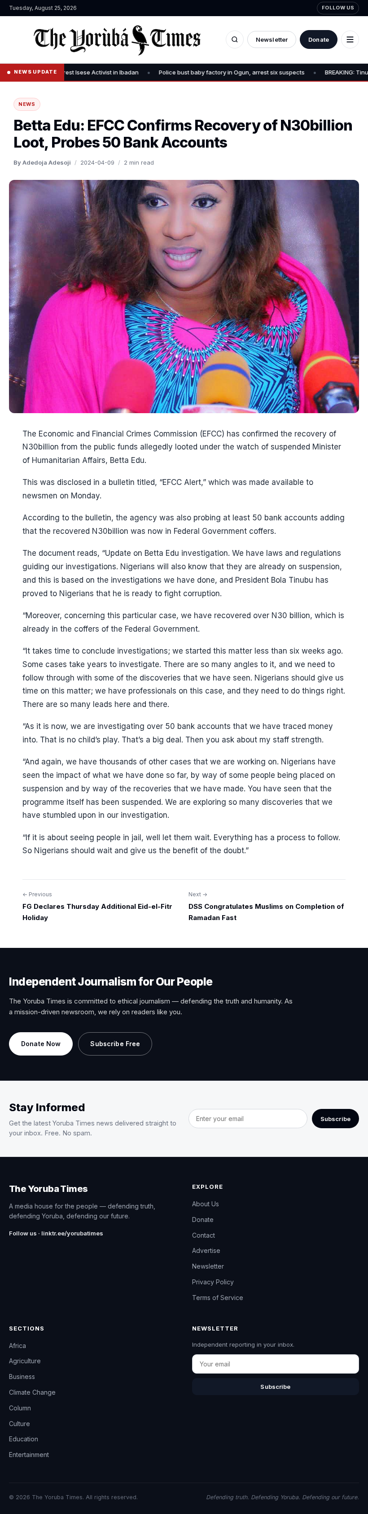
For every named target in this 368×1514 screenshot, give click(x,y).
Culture (19, 1423)
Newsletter (272, 39)
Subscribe (335, 1118)
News (26, 104)
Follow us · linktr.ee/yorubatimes (56, 1233)
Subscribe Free (115, 1043)
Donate (318, 39)
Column (20, 1408)
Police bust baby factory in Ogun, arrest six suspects (203, 72)
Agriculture (25, 1361)
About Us (205, 1204)
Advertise (206, 1250)
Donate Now (41, 1043)
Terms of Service (217, 1297)
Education (23, 1439)
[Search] (235, 39)
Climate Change (32, 1392)
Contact (203, 1235)
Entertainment (29, 1454)
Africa (17, 1345)
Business (22, 1376)
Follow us (338, 7)
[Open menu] (350, 39)
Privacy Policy (213, 1282)
